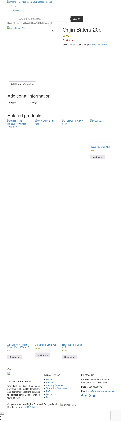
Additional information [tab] (22, 84)
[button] (53, 31)
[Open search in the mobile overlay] (50, 19)
